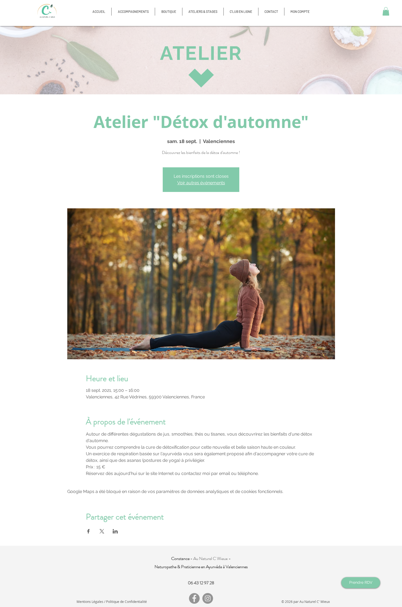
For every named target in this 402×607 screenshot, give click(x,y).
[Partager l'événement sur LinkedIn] (115, 531)
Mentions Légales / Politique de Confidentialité (112, 601)
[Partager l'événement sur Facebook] (88, 531)
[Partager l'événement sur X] (101, 531)
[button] (168, 12)
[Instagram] (207, 598)
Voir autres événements (201, 182)
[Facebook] (194, 598)
